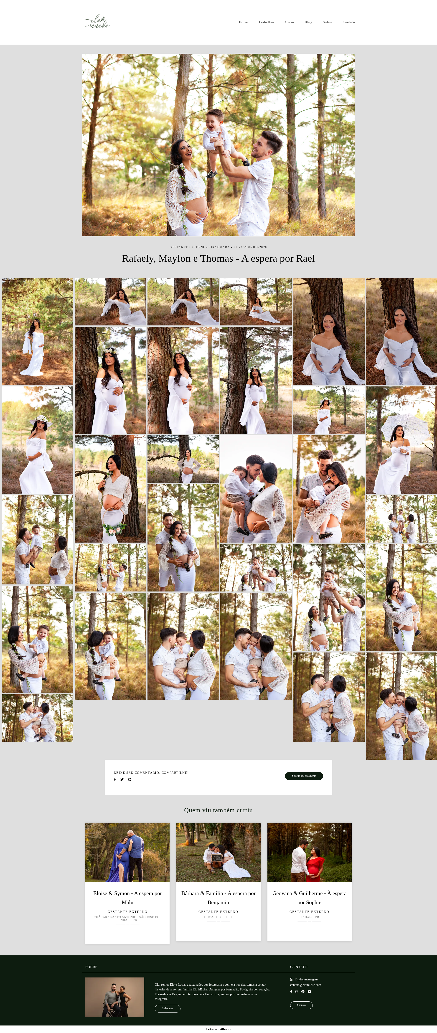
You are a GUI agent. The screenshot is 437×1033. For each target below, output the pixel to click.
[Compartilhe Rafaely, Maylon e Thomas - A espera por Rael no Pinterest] (129, 779)
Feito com (218, 1029)
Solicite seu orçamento (304, 775)
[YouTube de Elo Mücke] (309, 991)
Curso (289, 22)
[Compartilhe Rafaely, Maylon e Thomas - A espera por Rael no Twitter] (122, 779)
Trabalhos (266, 22)
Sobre (327, 22)
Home (243, 22)
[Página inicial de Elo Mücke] (97, 22)
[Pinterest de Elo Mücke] (303, 991)
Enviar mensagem (306, 979)
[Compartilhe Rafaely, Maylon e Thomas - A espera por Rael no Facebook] (115, 779)
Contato (349, 22)
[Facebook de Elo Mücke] (291, 991)
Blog (308, 22)
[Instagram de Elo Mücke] (296, 991)
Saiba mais (167, 1008)
